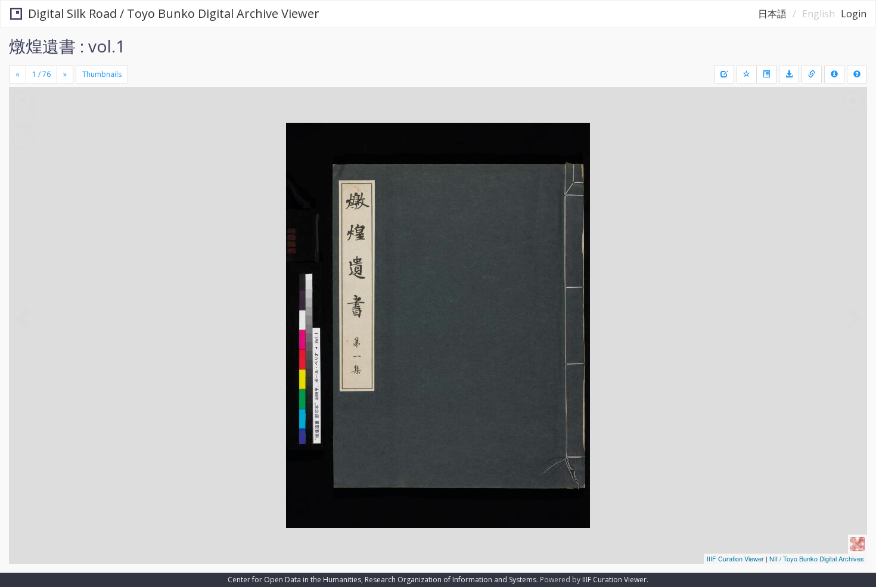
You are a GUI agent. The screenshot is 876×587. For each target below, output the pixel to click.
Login (853, 13)
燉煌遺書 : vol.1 (67, 46)
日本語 (772, 13)
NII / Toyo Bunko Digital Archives (816, 558)
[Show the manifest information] (834, 74)
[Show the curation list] (766, 74)
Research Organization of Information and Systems (450, 579)
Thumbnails (102, 74)
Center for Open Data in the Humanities (294, 579)
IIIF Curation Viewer (735, 558)
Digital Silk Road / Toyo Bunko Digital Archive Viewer (173, 13)
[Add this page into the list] (747, 74)
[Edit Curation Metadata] (724, 74)
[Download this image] (789, 74)
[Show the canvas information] (812, 74)
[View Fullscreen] (22, 137)
